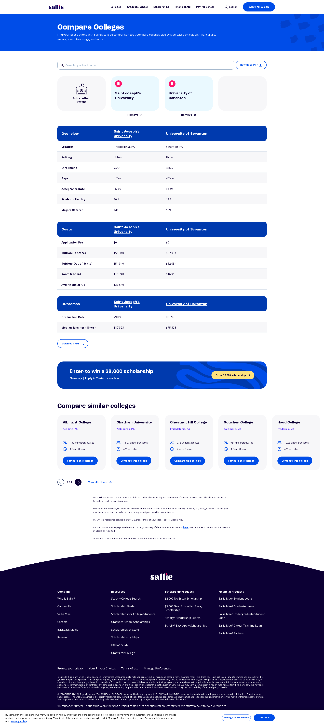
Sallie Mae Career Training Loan (240, 625)
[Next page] (78, 482)
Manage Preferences (236, 718)
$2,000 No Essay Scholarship (183, 598)
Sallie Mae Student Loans (236, 598)
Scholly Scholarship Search (182, 618)
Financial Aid (183, 6)
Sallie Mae (64, 614)
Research (63, 637)
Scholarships (161, 6)
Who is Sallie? (66, 598)
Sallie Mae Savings (231, 633)
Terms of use (129, 668)
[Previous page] (60, 482)
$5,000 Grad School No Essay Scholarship (183, 608)
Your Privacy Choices (102, 668)
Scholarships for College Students (133, 614)
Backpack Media (67, 629)
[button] (157, 668)
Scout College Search (126, 598)
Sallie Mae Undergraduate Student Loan (242, 616)
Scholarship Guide (122, 606)
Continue (264, 718)
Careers (62, 622)
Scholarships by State (125, 629)
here (185, 527)
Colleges (116, 6)
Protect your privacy (70, 668)
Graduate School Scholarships (130, 622)
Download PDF (249, 65)
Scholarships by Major (125, 637)
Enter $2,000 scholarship (230, 375)
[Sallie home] (78, 7)
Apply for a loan (259, 6)
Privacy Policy (19, 721)
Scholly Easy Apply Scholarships (186, 625)
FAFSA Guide (119, 645)
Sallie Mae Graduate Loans (236, 606)
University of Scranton (186, 134)
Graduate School (137, 6)
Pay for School (205, 6)
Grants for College (123, 653)
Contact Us (64, 606)
